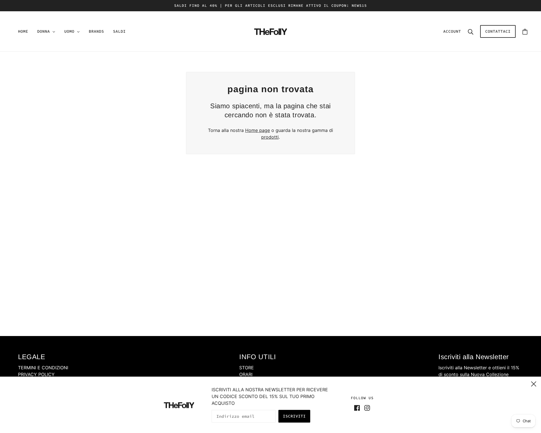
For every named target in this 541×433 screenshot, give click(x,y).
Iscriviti (294, 416)
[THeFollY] (270, 31)
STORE (246, 367)
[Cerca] (470, 31)
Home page (257, 130)
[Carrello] (525, 31)
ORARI (245, 374)
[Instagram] (366, 407)
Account (452, 31)
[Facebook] (358, 407)
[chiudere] (533, 383)
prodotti (270, 137)
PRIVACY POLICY (36, 374)
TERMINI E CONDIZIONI (43, 367)
